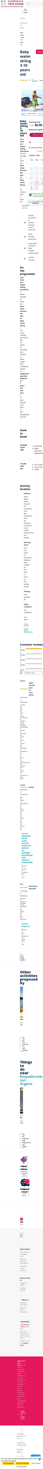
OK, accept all (8, 1463)
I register (21, 1235)
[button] (31, 169)
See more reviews (21, 958)
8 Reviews (34, 80)
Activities (22, 18)
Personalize (36, 1463)
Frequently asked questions (23, 1268)
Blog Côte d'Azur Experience (23, 1310)
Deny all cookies (22, 1463)
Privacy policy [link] (21, 1466)
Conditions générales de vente (21, 1436)
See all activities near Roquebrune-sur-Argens (23, 1141)
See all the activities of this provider (23, 1044)
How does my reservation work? (24, 1254)
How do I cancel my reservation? (24, 1261)
